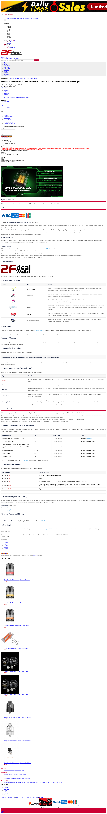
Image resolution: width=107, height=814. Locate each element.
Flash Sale (18, 797)
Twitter (5, 790)
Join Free (11, 14)
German (9, 18)
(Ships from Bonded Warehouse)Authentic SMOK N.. (17, 763)
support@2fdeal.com (47, 248)
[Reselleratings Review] (78, 805)
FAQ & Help (7, 118)
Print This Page (7, 119)
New (5, 63)
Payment (6, 782)
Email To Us (7, 115)
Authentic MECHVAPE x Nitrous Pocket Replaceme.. (17, 717)
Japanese (24, 18)
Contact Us (11, 770)
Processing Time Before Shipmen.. (38, 782)
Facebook (6, 787)
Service (2, 809)
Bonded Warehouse (33, 797)
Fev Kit (6, 71)
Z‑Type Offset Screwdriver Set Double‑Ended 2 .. (16, 648)
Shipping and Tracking (9, 123)
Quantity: (3, 128)
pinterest (6, 94)
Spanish (33, 18)
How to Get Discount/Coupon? (55, 782)
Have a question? (5, 101)
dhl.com (8, 507)
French (13, 18)
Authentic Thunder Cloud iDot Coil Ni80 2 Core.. (16, 671)
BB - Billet (6, 70)
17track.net (89, 438)
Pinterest (6, 791)
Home (9, 78)
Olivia (2, 811)
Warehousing (18, 770)
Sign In (5, 14)
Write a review (4, 87)
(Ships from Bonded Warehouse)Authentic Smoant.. (17, 580)
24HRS (6, 64)
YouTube (6, 793)
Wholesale (27, 778)
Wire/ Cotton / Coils (17, 78)
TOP (2, 812)
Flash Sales (6, 67)
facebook (6, 90)
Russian (37, 18)
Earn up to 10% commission (11, 778)
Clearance (6, 74)
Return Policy (22, 774)
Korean (20, 18)
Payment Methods (8, 116)
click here (35, 555)
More (5, 96)
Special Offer (7, 68)
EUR (9, 43)
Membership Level (24, 782)
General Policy (7, 774)
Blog (5, 75)
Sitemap (41, 797)
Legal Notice (21, 778)
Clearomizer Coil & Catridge (30, 78)
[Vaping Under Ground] (45, 805)
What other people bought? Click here (10, 58)
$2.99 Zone (6, 72)
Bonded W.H (7, 65)
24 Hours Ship (11, 797)
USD (15, 40)
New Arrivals (4, 797)
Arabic (28, 18)
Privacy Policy (15, 774)
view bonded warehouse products (53, 518)
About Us (6, 770)
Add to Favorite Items (6, 137)
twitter (5, 91)
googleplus (6, 93)
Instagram (6, 789)
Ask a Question (7, 113)
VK (5, 794)
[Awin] (33, 805)
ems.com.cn (14, 507)
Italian (16, 18)
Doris (2, 808)
